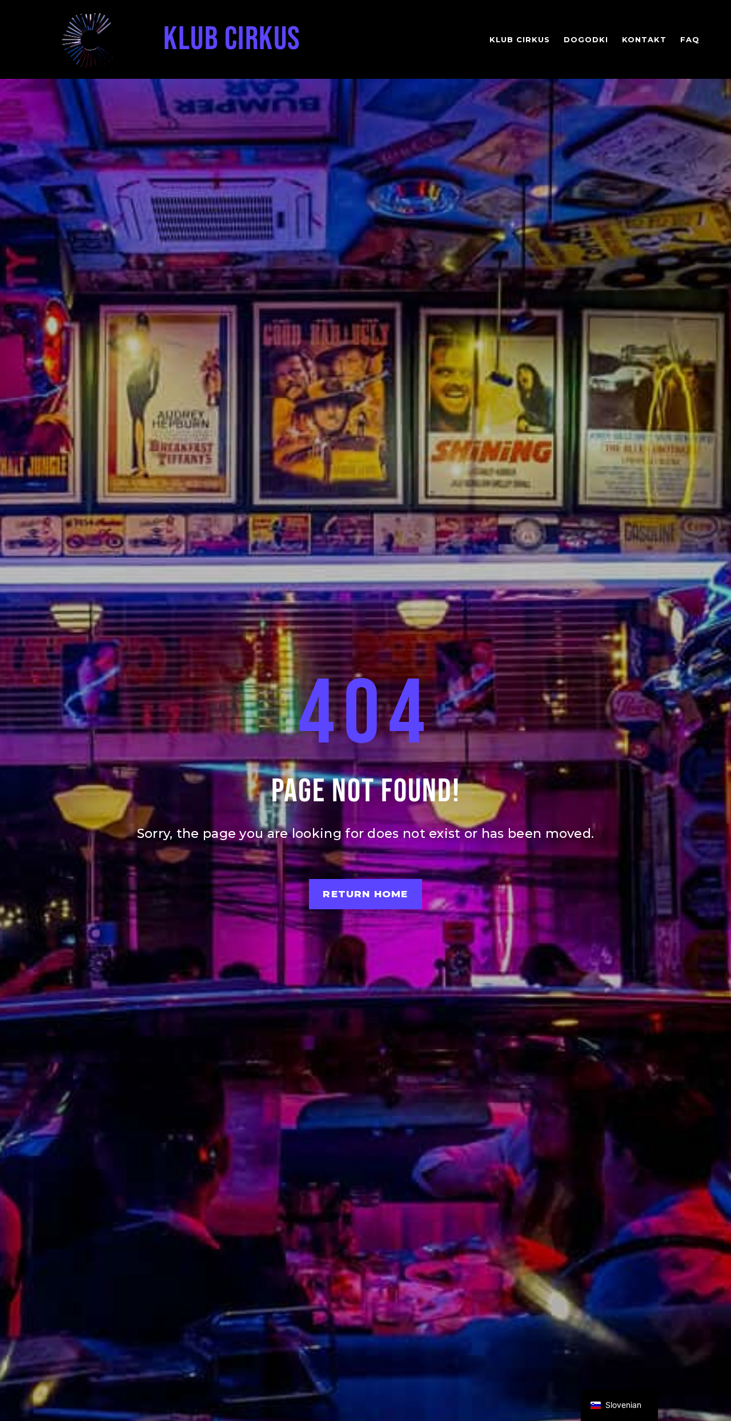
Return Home (365, 894)
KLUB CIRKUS (232, 39)
